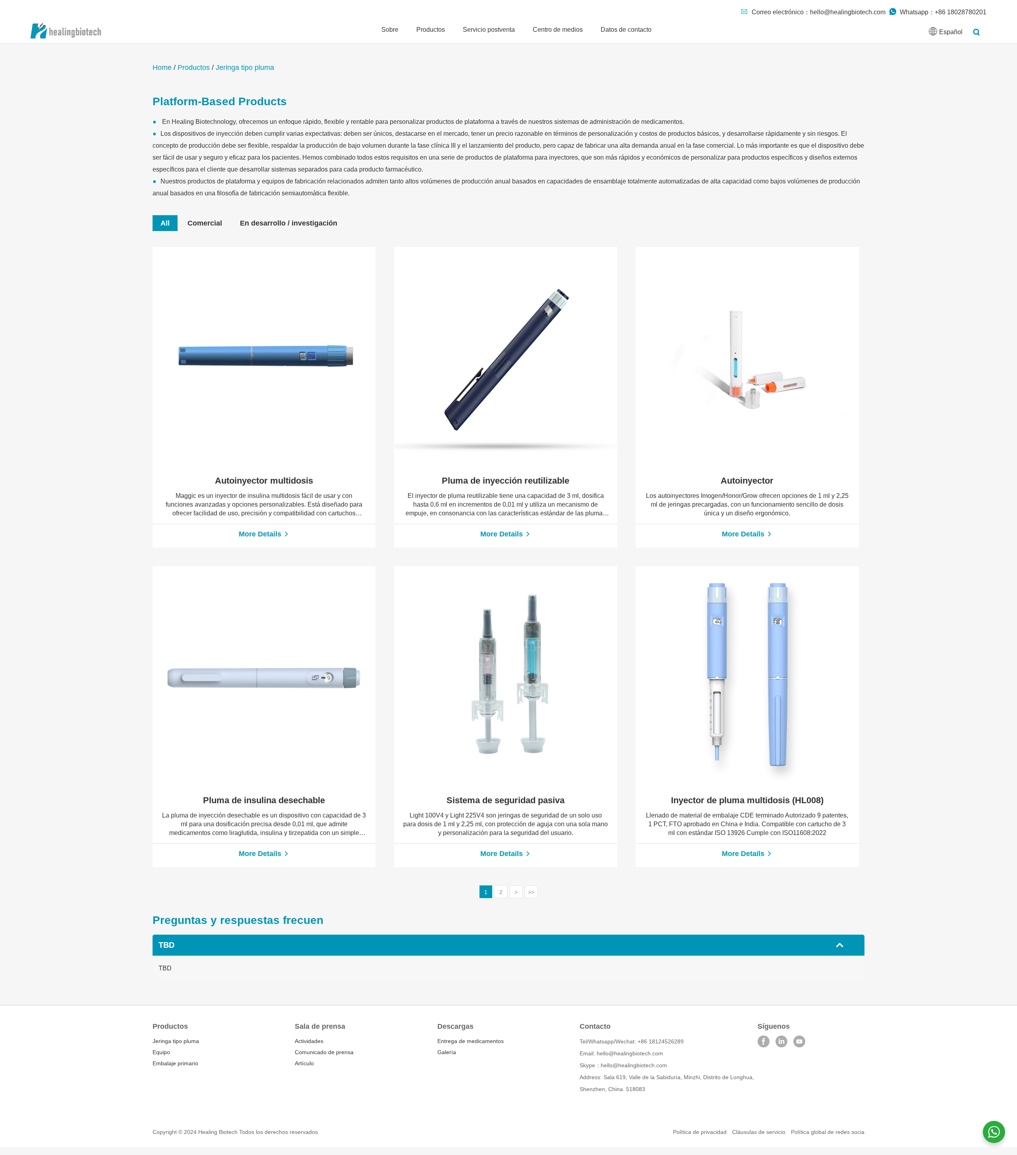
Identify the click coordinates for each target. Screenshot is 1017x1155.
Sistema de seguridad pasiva (506, 800)
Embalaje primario (175, 1063)
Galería (446, 1052)
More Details (261, 534)
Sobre (389, 29)
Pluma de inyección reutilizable (505, 481)
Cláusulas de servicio (758, 1132)
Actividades (309, 1041)
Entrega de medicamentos (470, 1041)
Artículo (304, 1063)
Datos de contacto (626, 29)
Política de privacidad (700, 1132)
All (165, 223)
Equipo (161, 1052)
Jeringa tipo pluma (245, 67)
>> (531, 892)
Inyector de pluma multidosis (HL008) (747, 800)
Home (162, 67)
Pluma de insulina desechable (264, 800)
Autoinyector (747, 481)
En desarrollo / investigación (288, 223)
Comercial (205, 223)
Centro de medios (558, 29)
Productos (430, 29)
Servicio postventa (489, 29)
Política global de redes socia (827, 1132)
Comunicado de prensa (324, 1052)
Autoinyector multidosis (264, 481)
